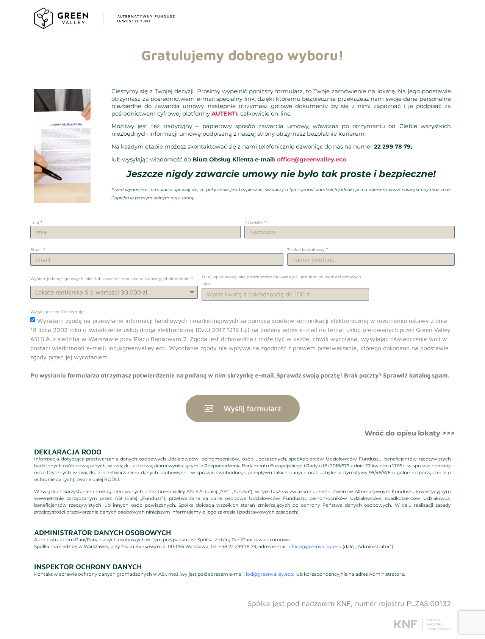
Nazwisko (254, 222)
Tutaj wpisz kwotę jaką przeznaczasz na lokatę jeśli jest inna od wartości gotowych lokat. (281, 280)
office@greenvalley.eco (311, 159)
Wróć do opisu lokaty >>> (410, 433)
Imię (35, 222)
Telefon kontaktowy (306, 249)
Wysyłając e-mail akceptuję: (57, 312)
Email (36, 249)
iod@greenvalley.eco (269, 574)
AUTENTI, (225, 113)
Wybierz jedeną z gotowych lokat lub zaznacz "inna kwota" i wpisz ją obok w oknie (110, 279)
